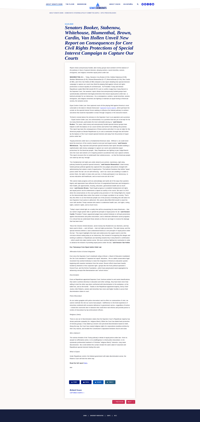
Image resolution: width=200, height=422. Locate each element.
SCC (115, 415)
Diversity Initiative (97, 415)
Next (130, 402)
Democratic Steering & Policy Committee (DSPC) (82, 13)
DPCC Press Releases (108, 13)
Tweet (111, 382)
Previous (120, 402)
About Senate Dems (54, 4)
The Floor (70, 4)
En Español (128, 4)
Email (87, 382)
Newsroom (81, 4)
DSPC (109, 415)
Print (75, 382)
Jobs (85, 415)
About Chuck (114, 4)
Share (99, 382)
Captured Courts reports (108, 108)
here (85, 363)
